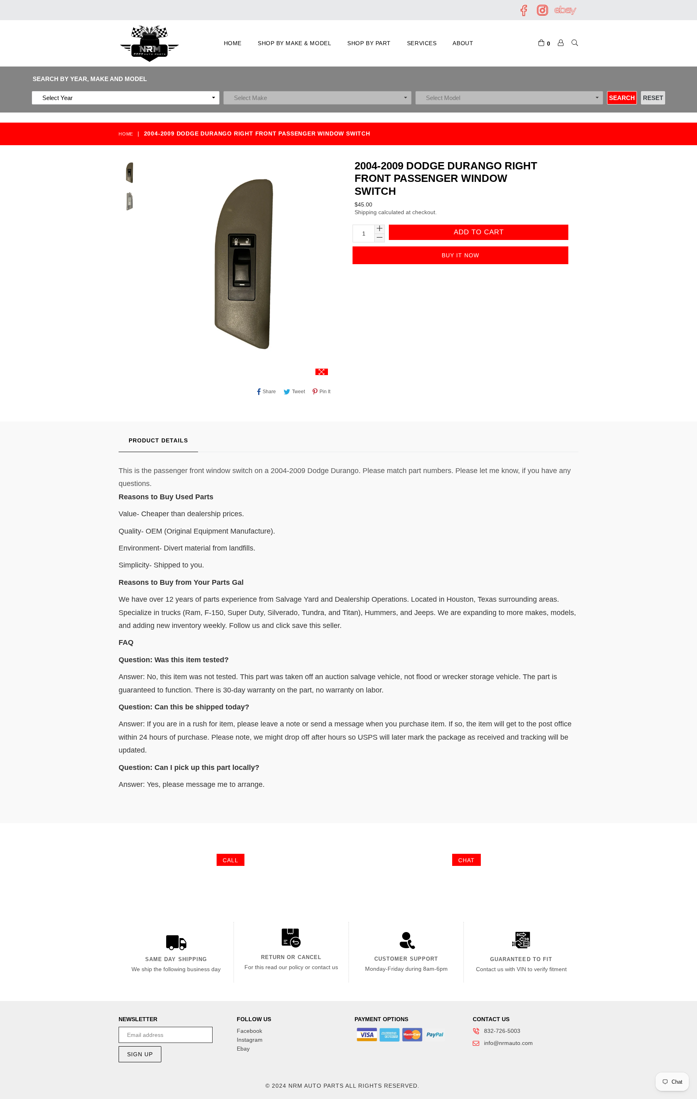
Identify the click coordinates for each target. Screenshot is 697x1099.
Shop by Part (369, 43)
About (463, 43)
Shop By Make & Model (294, 43)
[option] (129, 174)
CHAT (466, 860)
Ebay (243, 1048)
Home (233, 43)
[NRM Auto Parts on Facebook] (524, 14)
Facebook (249, 1031)
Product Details (158, 440)
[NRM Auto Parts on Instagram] (542, 14)
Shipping (366, 212)
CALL (230, 860)
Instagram (250, 1039)
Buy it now (460, 255)
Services (421, 43)
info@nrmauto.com (508, 1043)
